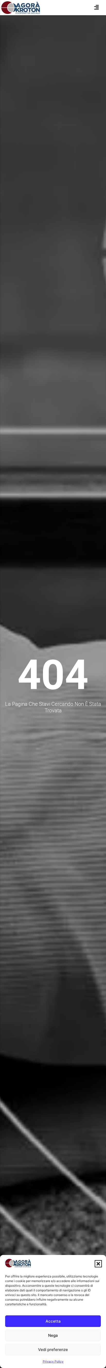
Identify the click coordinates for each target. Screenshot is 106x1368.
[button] (98, 1263)
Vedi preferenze (53, 1349)
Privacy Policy (53, 1361)
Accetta (53, 1321)
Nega (53, 1335)
